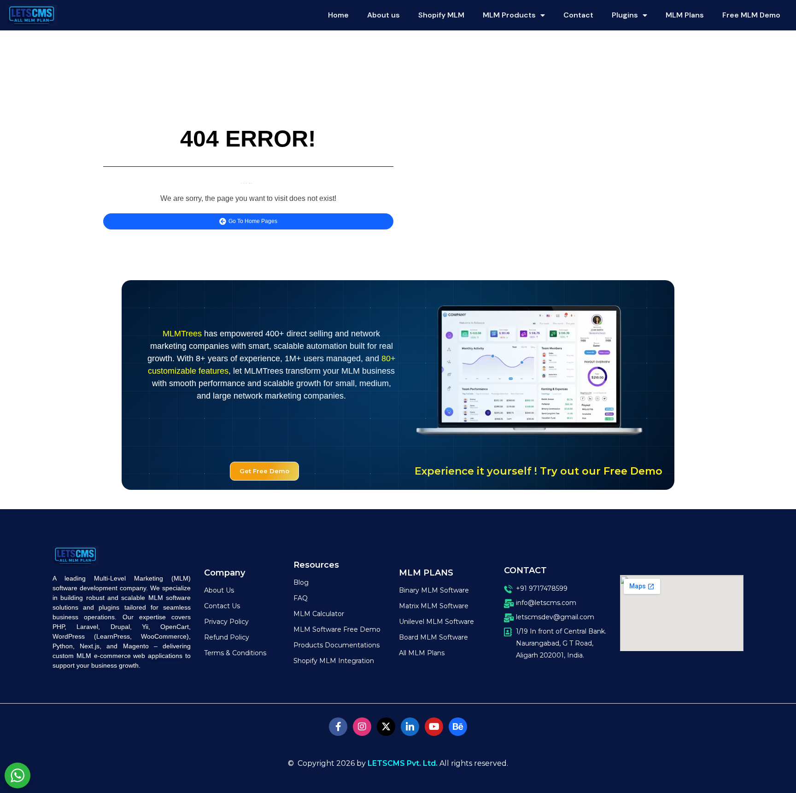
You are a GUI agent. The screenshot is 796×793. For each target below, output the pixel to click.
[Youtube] (434, 726)
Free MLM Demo (751, 15)
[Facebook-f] (338, 726)
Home (338, 15)
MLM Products (509, 15)
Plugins (625, 15)
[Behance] (458, 726)
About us (383, 15)
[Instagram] (362, 726)
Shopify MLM (441, 15)
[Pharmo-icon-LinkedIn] (410, 726)
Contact (578, 15)
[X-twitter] (386, 726)
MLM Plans (685, 15)
